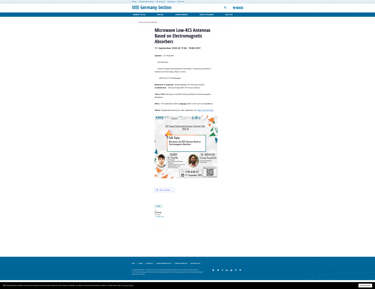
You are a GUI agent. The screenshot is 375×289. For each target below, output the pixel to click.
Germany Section (139, 14)
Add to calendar (164, 190)
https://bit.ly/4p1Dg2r (205, 110)
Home (133, 263)
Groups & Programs (206, 14)
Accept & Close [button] (365, 285)
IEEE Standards (160, 1)
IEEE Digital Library (146, 1)
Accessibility (149, 263)
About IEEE (229, 14)
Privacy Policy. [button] (128, 285)
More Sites (181, 1)
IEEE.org (134, 1)
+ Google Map (159, 216)
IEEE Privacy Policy (195, 263)
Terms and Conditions (181, 263)
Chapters (160, 14)
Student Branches (181, 14)
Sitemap (140, 263)
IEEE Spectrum (171, 1)
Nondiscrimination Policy (164, 263)
